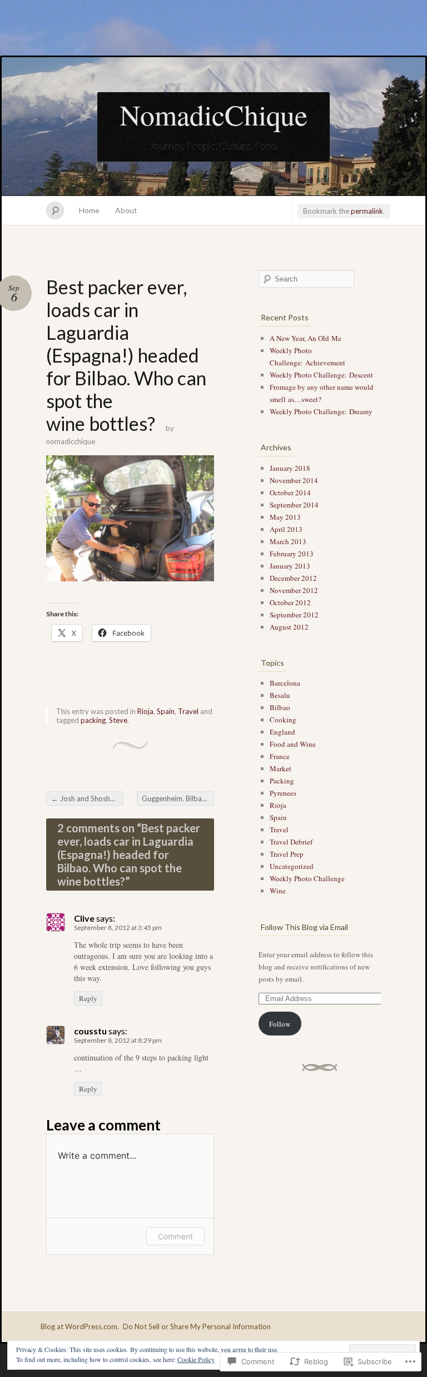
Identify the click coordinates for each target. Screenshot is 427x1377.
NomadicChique (213, 114)
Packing (282, 781)
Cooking (283, 720)
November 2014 (294, 480)
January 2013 (290, 566)
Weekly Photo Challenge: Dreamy (321, 411)
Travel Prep (287, 854)
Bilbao (280, 707)
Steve (118, 720)
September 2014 (294, 505)
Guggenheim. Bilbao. (178, 798)
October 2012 (290, 602)
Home (89, 210)
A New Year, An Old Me (305, 338)
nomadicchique (70, 441)
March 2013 (288, 541)
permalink (367, 211)
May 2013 (285, 517)
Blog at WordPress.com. (80, 1326)
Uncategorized (292, 866)
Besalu (280, 695)
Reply (88, 998)
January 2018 (290, 468)
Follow (279, 1024)
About (126, 210)
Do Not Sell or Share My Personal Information (197, 1326)
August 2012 (289, 627)
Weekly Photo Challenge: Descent (321, 375)
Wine (278, 891)
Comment (175, 1236)
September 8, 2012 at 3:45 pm (118, 927)
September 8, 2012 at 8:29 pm (118, 1040)
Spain (166, 711)
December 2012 (293, 578)
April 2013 (286, 529)
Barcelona (285, 683)
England (282, 732)
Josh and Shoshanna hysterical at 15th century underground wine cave (87, 798)
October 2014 (290, 492)
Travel (188, 711)
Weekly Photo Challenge (307, 878)
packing (93, 720)
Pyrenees (283, 793)
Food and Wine (293, 744)
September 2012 (294, 615)
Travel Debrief (291, 842)
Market (280, 768)
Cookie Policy (196, 1359)
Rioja (145, 711)
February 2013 (292, 554)
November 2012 (294, 590)
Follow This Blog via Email (304, 927)
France (280, 756)
